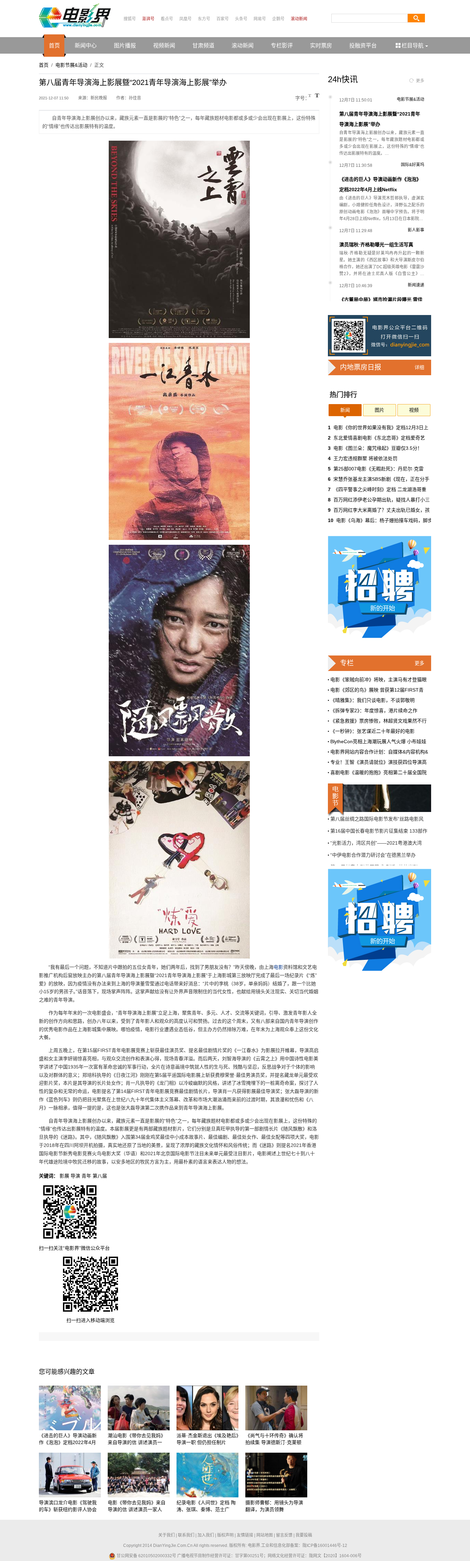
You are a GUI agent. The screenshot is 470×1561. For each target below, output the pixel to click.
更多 (420, 80)
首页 (54, 45)
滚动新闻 (299, 19)
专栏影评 (282, 45)
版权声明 (225, 1535)
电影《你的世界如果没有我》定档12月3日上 (380, 427)
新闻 (345, 410)
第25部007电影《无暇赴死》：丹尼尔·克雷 (378, 468)
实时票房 (321, 45)
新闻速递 (416, 285)
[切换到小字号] (310, 96)
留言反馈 (284, 1535)
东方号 (204, 19)
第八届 (100, 1176)
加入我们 (205, 1535)
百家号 (222, 19)
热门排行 (343, 395)
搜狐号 (130, 19)
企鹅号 (278, 19)
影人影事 (416, 230)
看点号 (167, 19)
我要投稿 (304, 1535)
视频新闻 (164, 45)
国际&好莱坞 (412, 164)
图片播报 (125, 45)
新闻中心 (86, 45)
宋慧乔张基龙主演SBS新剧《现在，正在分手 (381, 479)
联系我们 (186, 1535)
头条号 (241, 19)
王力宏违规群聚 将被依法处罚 (365, 458)
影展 (64, 1176)
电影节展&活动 (71, 65)
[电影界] (75, 15)
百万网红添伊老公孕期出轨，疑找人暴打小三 (381, 499)
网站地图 (264, 1535)
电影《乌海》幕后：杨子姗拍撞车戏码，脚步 (384, 520)
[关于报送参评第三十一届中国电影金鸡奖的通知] (379, 798)
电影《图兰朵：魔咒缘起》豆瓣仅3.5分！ (377, 448)
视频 (414, 410)
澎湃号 (148, 19)
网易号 (260, 19)
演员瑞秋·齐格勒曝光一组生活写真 (376, 244)
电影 (278, 967)
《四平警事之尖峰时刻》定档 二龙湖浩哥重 (379, 489)
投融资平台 (363, 45)
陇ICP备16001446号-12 (324, 1545)
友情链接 (245, 1535)
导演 (75, 1176)
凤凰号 (185, 19)
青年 (86, 1176)
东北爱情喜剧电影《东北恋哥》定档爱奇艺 (379, 438)
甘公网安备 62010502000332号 (146, 1555)
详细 (419, 367)
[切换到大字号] (317, 95)
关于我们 (166, 1535)
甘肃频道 (203, 45)
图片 (379, 410)
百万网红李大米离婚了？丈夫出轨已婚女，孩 (381, 510)
